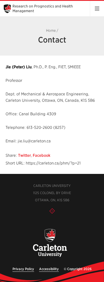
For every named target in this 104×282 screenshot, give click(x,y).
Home (51, 30)
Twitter (24, 155)
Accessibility (49, 269)
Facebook (41, 155)
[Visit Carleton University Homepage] (50, 243)
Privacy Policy (23, 269)
